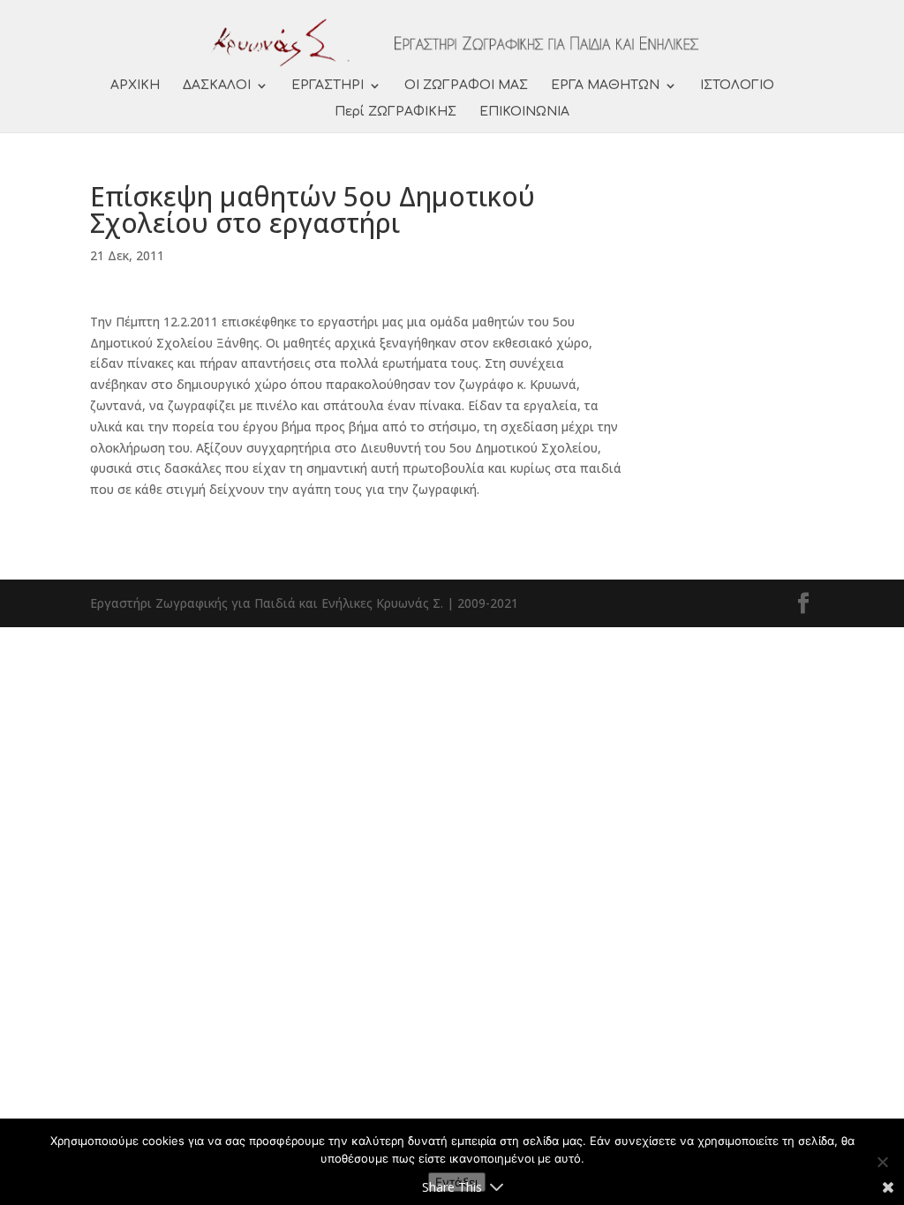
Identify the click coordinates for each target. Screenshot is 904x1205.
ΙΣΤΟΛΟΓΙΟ (737, 85)
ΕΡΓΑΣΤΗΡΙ (327, 85)
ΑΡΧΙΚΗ (135, 85)
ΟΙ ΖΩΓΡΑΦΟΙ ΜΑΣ (466, 85)
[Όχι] (882, 1162)
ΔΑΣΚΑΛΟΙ (217, 85)
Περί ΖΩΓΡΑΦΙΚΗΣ (395, 112)
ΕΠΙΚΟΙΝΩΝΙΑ (524, 112)
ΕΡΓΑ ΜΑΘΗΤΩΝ (605, 85)
